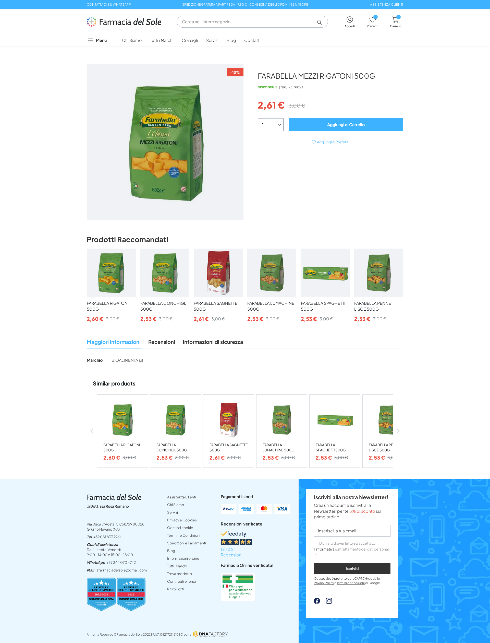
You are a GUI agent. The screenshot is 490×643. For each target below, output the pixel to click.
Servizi (172, 512)
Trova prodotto (179, 573)
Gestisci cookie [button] (180, 527)
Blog (171, 550)
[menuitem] (132, 40)
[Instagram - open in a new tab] (326, 602)
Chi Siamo (175, 504)
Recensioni (161, 341)
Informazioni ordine (183, 558)
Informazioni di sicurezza (213, 341)
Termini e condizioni (351, 583)
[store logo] (126, 22)
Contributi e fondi (181, 581)
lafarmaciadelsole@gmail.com (121, 570)
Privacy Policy (324, 583)
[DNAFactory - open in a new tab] (210, 634)
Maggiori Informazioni (114, 341)
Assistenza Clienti (181, 497)
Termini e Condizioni (183, 535)
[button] (321, 22)
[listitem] (122, 431)
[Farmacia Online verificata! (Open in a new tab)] (238, 599)
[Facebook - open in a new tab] (317, 602)
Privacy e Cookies (182, 520)
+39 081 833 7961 (107, 536)
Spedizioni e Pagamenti (186, 543)
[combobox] (252, 22)
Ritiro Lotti (175, 589)
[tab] (114, 343)
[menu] (245, 40)
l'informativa (324, 549)
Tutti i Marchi (177, 566)
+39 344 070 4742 (121, 562)
